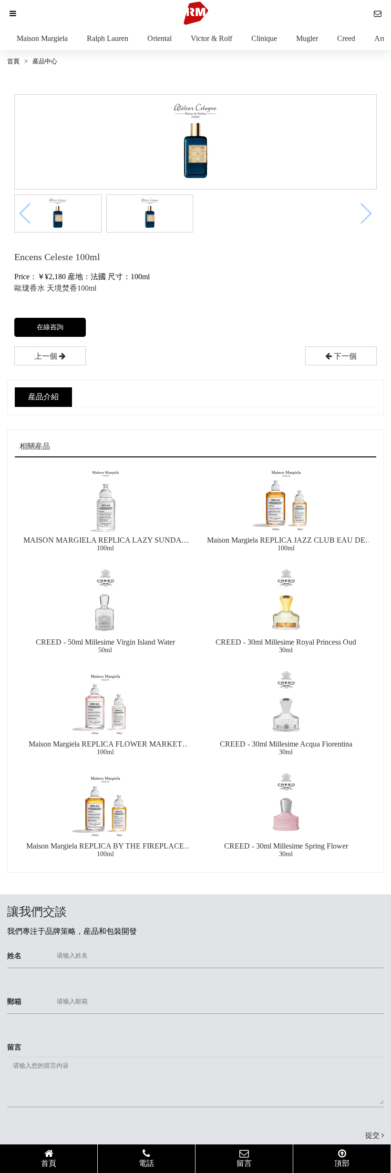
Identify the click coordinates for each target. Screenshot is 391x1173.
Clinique (264, 38)
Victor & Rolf (211, 38)
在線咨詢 (50, 327)
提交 (373, 1135)
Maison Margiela (42, 38)
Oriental (159, 38)
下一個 (344, 356)
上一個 (46, 356)
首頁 (13, 61)
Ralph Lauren (107, 38)
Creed (346, 38)
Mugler (307, 38)
